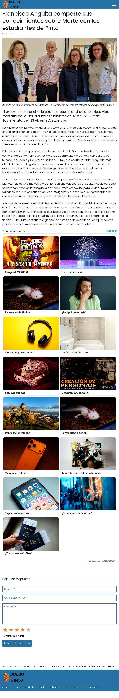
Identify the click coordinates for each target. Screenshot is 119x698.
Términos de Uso (94, 687)
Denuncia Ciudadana (26, 687)
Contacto (7, 687)
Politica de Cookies (73, 687)
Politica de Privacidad (50, 687)
